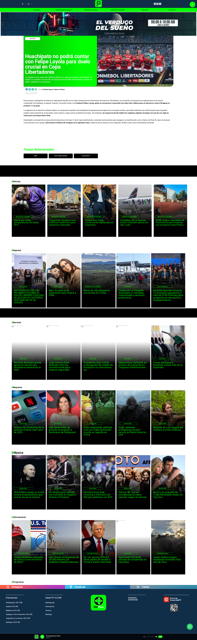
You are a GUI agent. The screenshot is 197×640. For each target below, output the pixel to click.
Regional (127, 286)
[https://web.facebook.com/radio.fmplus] (71, 587)
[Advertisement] (98, 170)
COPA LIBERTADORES (60, 156)
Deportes (33, 38)
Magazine (23, 286)
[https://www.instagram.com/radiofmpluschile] (8, 587)
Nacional (23, 359)
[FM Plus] (23, 5)
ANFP (35, 156)
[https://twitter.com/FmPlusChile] (138, 587)
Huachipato (86, 156)
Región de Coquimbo (23, 216)
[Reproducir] (192, 4)
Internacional (23, 553)
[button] (2, 24)
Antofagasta (162, 286)
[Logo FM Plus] (98, 4)
